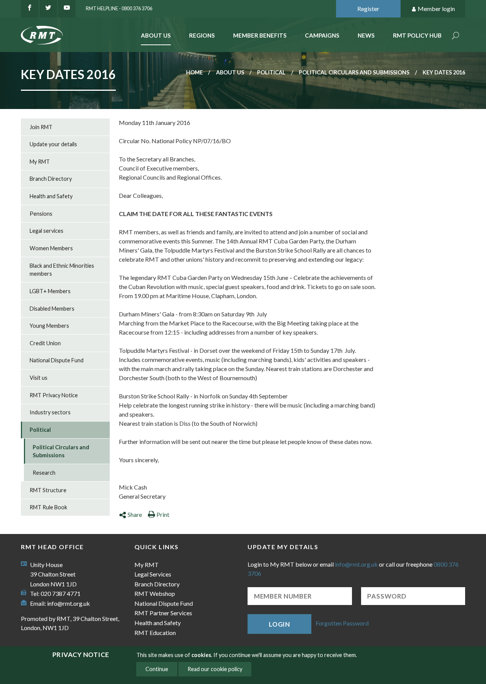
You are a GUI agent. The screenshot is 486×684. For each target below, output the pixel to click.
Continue (156, 669)
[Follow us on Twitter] (48, 8)
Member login (436, 8)
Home (194, 72)
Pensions (41, 213)
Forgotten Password (342, 623)
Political (271, 72)
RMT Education (155, 632)
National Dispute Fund (57, 360)
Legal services (46, 230)
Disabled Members (52, 308)
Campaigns (322, 35)
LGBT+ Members (50, 291)
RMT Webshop (154, 593)
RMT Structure (48, 490)
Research (44, 472)
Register (368, 8)
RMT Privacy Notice (54, 395)
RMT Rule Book (48, 507)
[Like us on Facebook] (29, 8)
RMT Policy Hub (417, 35)
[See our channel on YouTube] (67, 8)
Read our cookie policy (215, 669)
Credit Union (45, 343)
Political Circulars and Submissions (354, 72)
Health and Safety (51, 196)
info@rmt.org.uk (68, 603)
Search (455, 36)
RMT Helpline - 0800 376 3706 (119, 8)
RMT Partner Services (163, 612)
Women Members (51, 248)
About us (230, 72)
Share (135, 514)
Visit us (38, 377)
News (366, 35)
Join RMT (41, 127)
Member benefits (260, 35)
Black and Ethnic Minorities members (62, 269)
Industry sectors (50, 412)
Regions (202, 35)
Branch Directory (51, 178)
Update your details (53, 144)
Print (162, 514)
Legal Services (152, 574)
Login (279, 624)
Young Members (49, 325)
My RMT (40, 161)
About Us (156, 35)
